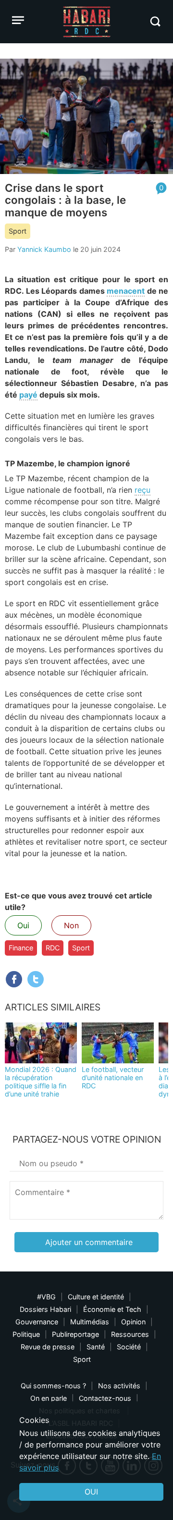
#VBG (46, 1297)
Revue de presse (47, 1347)
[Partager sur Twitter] (35, 979)
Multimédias (89, 1322)
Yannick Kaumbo (44, 249)
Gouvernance (36, 1322)
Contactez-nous (105, 1398)
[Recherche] (155, 21)
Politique (26, 1334)
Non (71, 925)
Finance (21, 948)
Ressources (130, 1334)
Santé (95, 1347)
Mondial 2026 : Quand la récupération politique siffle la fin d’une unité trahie (40, 1081)
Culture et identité (96, 1297)
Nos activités (119, 1386)
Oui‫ (91, 1491)
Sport (17, 231)
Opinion (133, 1322)
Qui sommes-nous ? (53, 1386)
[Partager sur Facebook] (14, 979)
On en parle (48, 1398)
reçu (142, 490)
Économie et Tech (112, 1309)
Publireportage (75, 1334)
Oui (23, 925)
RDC (53, 948)
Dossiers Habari (45, 1309)
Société (129, 1347)
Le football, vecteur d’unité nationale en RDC (113, 1077)
